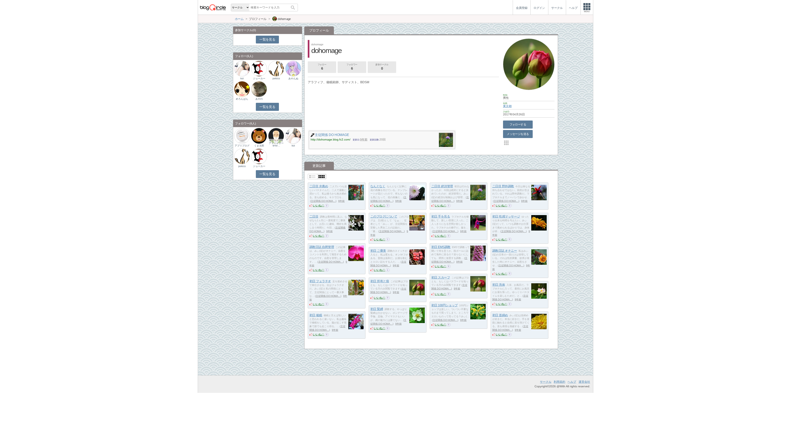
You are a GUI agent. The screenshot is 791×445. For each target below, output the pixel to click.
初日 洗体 (498, 284)
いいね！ (318, 205)
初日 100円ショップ (444, 305)
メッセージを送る (518, 134)
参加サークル (381, 66)
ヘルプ (572, 381)
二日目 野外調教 (503, 186)
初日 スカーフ (440, 277)
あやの (259, 99)
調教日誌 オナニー (504, 250)
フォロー (322, 66)
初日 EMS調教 (440, 247)
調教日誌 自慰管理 (321, 247)
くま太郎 (259, 145)
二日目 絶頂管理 (442, 186)
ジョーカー (259, 78)
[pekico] (276, 68)
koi (242, 78)
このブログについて (383, 216)
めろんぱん (242, 99)
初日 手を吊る (440, 216)
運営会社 (584, 381)
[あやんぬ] (293, 68)
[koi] (242, 68)
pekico (276, 78)
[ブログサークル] (213, 7)
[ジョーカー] (259, 68)
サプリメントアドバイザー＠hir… (276, 143)
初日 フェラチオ (320, 281)
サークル (545, 381)
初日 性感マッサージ (506, 216)
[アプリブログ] (242, 135)
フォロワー (351, 66)
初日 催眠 (315, 315)
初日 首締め (500, 315)
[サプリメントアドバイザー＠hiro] (276, 135)
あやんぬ (293, 78)
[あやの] (259, 88)
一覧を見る (267, 39)
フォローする (518, 124)
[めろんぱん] (242, 88)
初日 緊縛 (376, 309)
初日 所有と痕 (379, 281)
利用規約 (559, 381)
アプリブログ (242, 145)
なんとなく (377, 186)
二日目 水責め (318, 186)
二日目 (313, 216)
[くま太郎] (259, 135)
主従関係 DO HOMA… (323, 201)
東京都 (507, 106)
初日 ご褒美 (378, 250)
